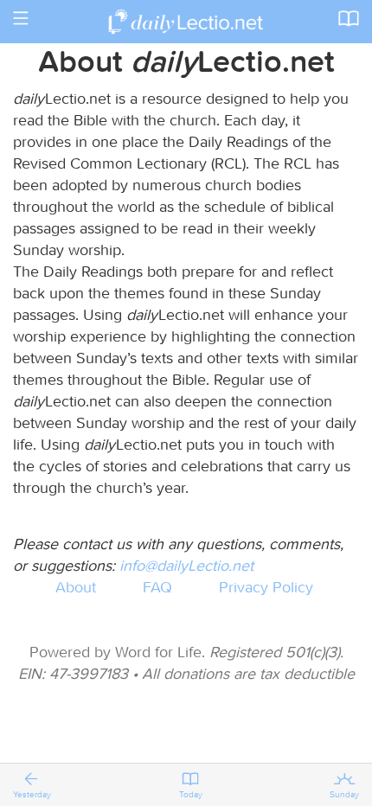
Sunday (344, 794)
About (75, 587)
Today (190, 794)
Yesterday (32, 794)
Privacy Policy (266, 587)
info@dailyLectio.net (186, 565)
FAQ (157, 587)
